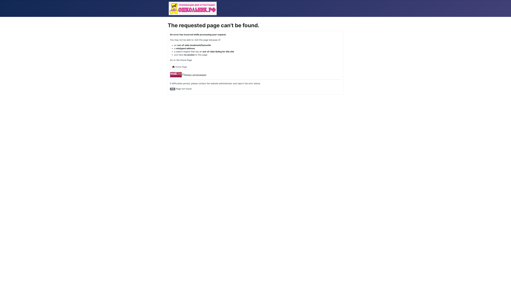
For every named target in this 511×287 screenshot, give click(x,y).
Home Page (181, 67)
